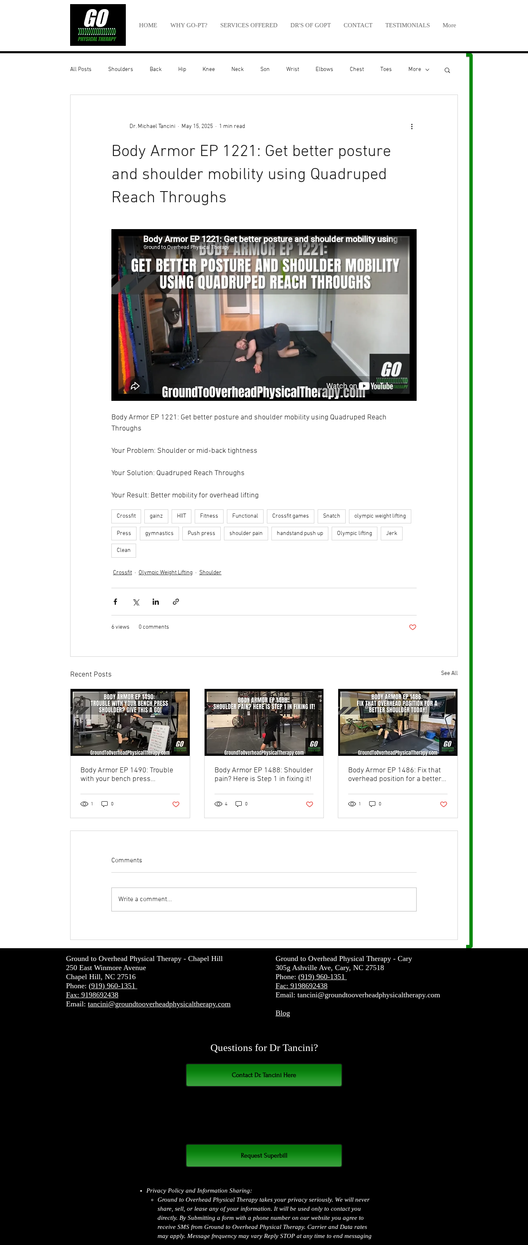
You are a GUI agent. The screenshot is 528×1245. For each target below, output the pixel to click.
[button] (249, 25)
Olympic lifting (354, 533)
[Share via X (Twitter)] (135, 602)
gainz (156, 516)
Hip (182, 69)
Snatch (331, 516)
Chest (357, 69)
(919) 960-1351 (113, 986)
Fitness (209, 516)
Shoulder (210, 572)
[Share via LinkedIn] (156, 602)
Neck (237, 69)
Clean (124, 550)
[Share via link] (176, 602)
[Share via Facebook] (115, 602)
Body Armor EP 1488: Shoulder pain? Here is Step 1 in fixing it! (263, 774)
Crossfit (126, 516)
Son (265, 69)
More (414, 69)
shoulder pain (246, 533)
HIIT (181, 516)
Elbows (324, 69)
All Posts (81, 69)
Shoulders (120, 69)
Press (124, 533)
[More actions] (412, 126)
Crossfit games (290, 516)
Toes (386, 69)
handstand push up (300, 533)
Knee (209, 69)
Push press (201, 533)
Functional (245, 516)
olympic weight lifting (380, 516)
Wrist (292, 69)
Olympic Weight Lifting (166, 572)
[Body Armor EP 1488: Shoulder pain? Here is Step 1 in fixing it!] (264, 722)
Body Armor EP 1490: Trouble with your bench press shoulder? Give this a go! (126, 774)
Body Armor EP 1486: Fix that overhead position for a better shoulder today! (394, 774)
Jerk (391, 533)
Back (156, 69)
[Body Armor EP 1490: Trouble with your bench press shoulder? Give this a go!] (130, 722)
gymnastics (159, 533)
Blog (283, 1013)
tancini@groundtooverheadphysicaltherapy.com (159, 1004)
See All (449, 673)
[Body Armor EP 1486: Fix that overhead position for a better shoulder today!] (397, 722)
